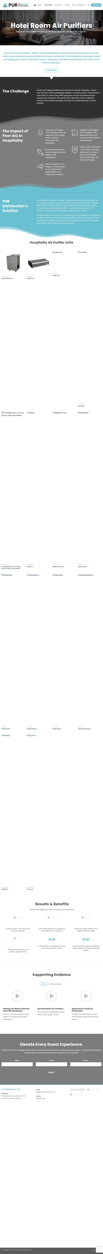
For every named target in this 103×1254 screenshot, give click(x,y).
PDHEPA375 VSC (58, 567)
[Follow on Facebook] (71, 1090)
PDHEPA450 (6, 729)
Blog (74, 5)
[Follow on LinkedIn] (83, 1090)
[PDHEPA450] (13, 649)
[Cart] (35, 5)
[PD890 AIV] (64, 261)
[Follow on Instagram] (74, 1090)
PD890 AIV (56, 276)
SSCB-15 (30, 889)
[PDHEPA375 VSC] (64, 487)
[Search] (88, 5)
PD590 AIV (31, 279)
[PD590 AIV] (38, 263)
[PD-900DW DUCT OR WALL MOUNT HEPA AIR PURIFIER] (13, 487)
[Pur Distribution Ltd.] (15, 5)
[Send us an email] (80, 1090)
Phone (85, 1060)
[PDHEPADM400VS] (89, 649)
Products (58, 5)
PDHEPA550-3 (32, 729)
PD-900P (81, 406)
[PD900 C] (38, 487)
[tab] (44, 984)
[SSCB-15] (38, 810)
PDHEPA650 (57, 729)
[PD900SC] (13, 810)
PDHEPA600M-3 (7, 279)
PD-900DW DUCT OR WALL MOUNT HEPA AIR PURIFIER (11, 567)
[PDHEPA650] (64, 649)
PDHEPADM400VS (84, 729)
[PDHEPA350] (89, 487)
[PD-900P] (89, 327)
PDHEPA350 (82, 567)
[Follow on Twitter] (77, 1090)
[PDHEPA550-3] (38, 649)
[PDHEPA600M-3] (13, 263)
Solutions (48, 5)
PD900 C (30, 567)
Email (51, 1060)
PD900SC (5, 889)
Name (17, 1060)
